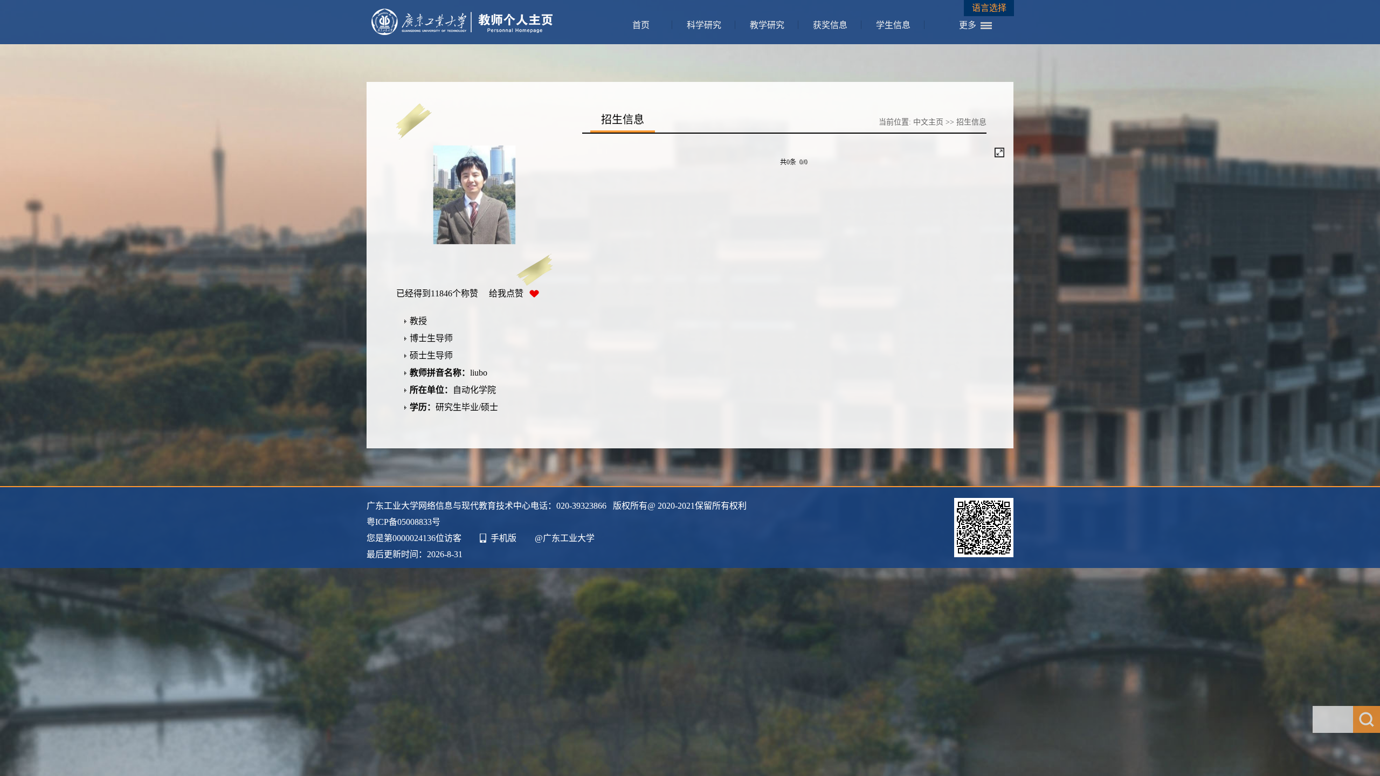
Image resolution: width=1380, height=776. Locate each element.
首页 (641, 25)
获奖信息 (830, 25)
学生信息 (893, 25)
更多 (967, 25)
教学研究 (767, 25)
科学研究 (704, 25)
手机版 (503, 538)
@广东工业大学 (565, 538)
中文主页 (928, 122)
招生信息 (971, 122)
